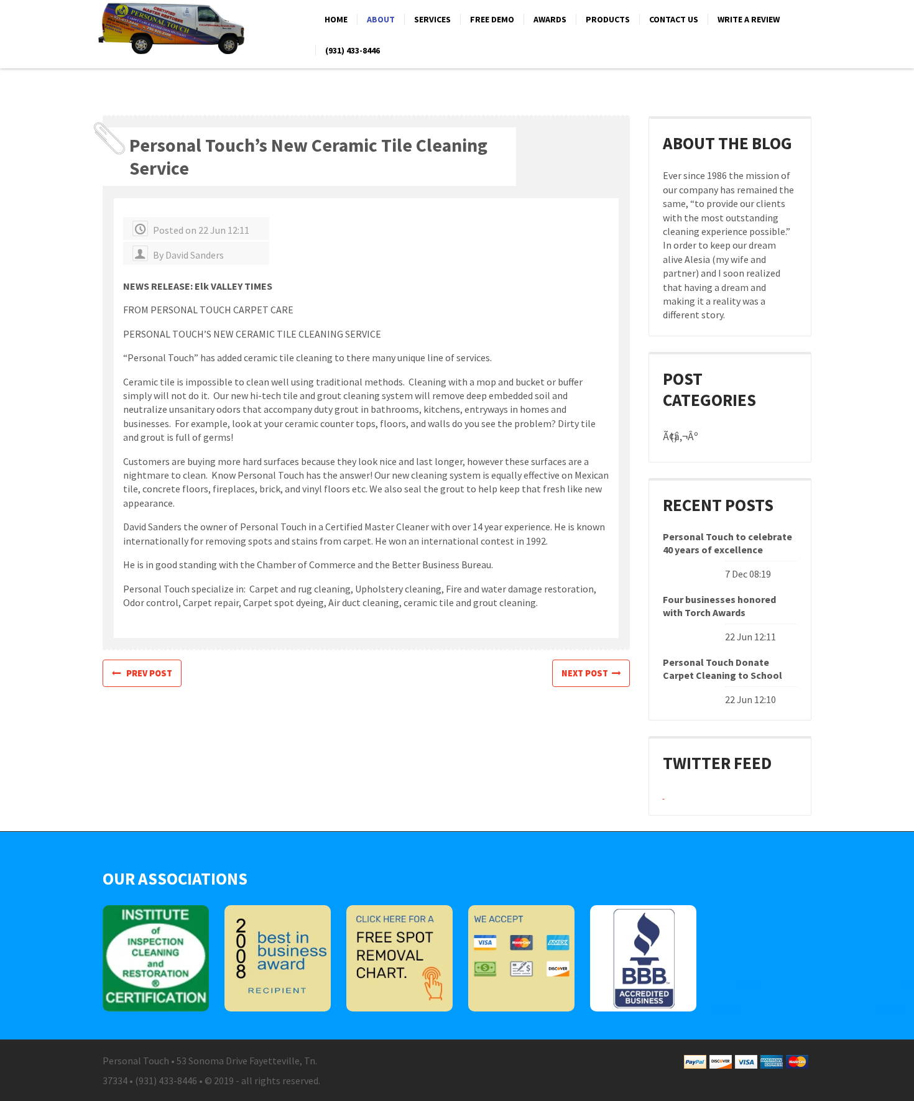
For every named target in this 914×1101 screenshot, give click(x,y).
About (381, 19)
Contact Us (673, 19)
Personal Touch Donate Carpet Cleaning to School (722, 668)
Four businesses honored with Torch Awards (719, 606)
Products (608, 19)
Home (336, 19)
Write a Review (749, 19)
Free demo (492, 19)
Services (432, 19)
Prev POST (146, 673)
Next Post (586, 673)
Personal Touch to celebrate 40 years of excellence (727, 543)
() (673, 437)
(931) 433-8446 (352, 50)
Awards (549, 19)
